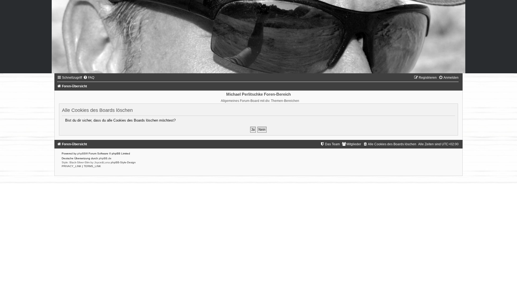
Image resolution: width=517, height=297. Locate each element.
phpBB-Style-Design (123, 162)
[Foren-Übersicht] (258, 36)
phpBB (81, 153)
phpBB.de (105, 158)
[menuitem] (88, 78)
